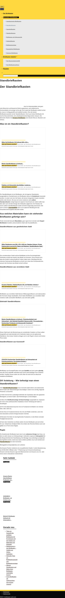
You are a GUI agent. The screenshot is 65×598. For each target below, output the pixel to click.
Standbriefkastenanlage (10, 387)
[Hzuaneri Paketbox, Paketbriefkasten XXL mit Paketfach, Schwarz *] (13, 282)
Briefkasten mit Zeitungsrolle (14, 37)
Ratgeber (6, 69)
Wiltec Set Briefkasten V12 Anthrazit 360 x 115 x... (15, 142)
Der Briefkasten (8, 13)
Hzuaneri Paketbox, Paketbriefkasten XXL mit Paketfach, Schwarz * (20, 284)
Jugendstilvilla (12, 207)
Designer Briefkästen (12, 53)
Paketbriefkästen (5, 441)
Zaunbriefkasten (10, 29)
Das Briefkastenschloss (12, 64)
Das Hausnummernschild (13, 61)
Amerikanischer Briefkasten (13, 21)
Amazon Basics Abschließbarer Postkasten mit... (7, 478)
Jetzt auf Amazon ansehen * (9, 144)
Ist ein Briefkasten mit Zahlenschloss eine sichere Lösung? (11, 580)
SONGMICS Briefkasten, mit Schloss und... (7, 498)
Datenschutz (6, 594)
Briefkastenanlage (11, 45)
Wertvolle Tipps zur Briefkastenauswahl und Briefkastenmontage (12, 559)
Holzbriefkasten (10, 41)
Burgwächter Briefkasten (13, 49)
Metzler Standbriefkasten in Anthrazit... (12, 163)
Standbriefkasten (11, 25)
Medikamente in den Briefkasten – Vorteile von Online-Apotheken (11, 550)
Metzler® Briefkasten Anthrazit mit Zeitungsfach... (9, 518)
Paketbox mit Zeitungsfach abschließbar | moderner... (16, 185)
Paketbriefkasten (10, 33)
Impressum (6, 592)
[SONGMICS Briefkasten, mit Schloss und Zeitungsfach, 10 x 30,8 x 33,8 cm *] (15, 494)
